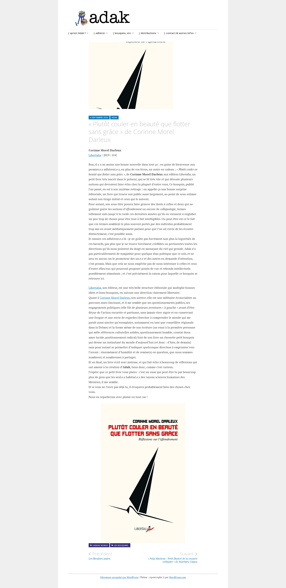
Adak (114, 117)
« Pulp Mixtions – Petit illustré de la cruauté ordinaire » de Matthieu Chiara (172, 557)
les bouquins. (121, 545)
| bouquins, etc (122, 33)
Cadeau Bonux (100, 545)
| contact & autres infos (179, 33)
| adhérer (99, 33)
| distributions (147, 33)
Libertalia (95, 155)
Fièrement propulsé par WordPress (119, 577)
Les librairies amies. (100, 555)
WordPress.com (177, 577)
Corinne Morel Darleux (115, 298)
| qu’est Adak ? (77, 33)
